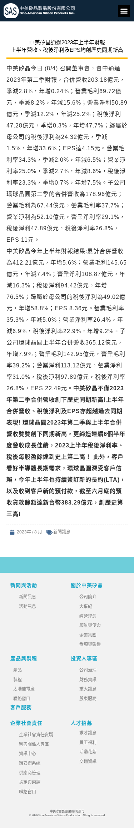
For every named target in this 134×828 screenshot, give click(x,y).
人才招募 (81, 723)
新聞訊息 (61, 532)
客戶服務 (21, 707)
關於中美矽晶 (87, 585)
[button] (124, 11)
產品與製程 (23, 658)
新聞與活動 (23, 585)
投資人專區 (84, 658)
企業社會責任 (26, 723)
